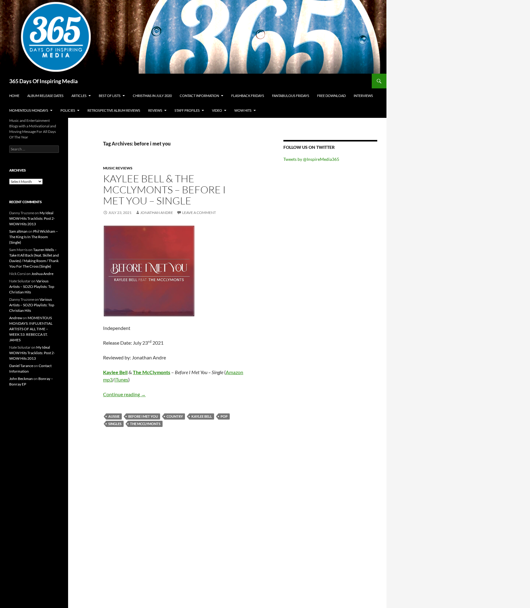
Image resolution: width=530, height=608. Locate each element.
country (175, 416)
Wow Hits (243, 110)
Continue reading (124, 394)
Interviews (363, 96)
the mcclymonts (145, 424)
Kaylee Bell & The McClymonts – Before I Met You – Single (164, 189)
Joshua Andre (42, 273)
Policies (67, 110)
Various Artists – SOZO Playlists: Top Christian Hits (31, 286)
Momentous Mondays (28, 110)
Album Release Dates (45, 96)
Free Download (331, 96)
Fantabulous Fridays (290, 96)
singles (114, 424)
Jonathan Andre (156, 212)
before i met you (143, 416)
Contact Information (199, 96)
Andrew (15, 318)
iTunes (121, 379)
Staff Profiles (187, 110)
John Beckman (21, 378)
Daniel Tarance (21, 365)
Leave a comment (199, 212)
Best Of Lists (110, 96)
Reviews (155, 110)
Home (14, 96)
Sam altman (18, 231)
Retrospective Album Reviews (113, 110)
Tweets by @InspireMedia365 (311, 159)
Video (217, 110)
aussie (114, 416)
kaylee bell (201, 416)
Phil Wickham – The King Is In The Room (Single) (33, 237)
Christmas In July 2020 (152, 96)
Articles (78, 96)
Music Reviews (117, 168)
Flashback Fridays (247, 96)
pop (224, 416)
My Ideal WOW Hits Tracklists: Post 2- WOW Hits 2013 (32, 218)
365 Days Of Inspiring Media (43, 81)
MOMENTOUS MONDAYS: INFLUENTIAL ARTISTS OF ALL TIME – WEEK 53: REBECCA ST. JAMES (30, 329)
